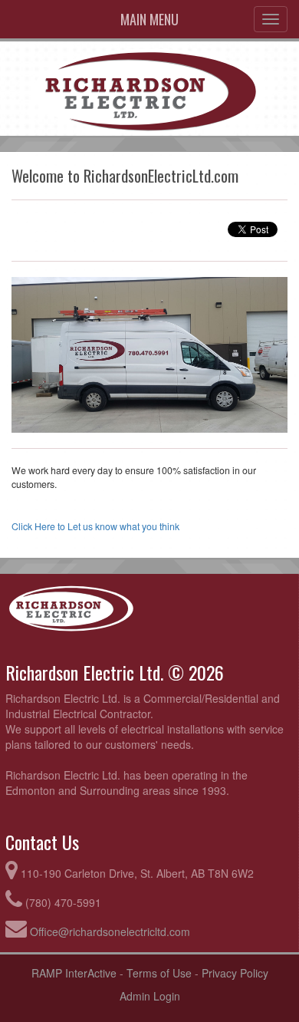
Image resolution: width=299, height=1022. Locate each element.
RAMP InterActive (74, 973)
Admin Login (150, 996)
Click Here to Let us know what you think (95, 526)
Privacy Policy (235, 973)
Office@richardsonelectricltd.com (110, 931)
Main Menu (149, 19)
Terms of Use (159, 973)
